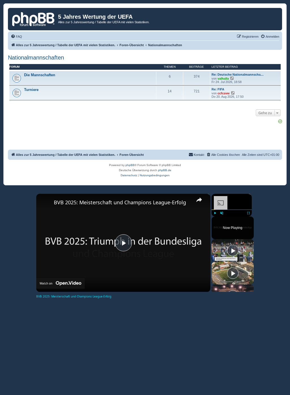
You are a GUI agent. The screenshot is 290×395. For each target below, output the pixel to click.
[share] (199, 200)
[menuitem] (16, 36)
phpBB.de (164, 170)
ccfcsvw (224, 93)
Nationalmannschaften (36, 57)
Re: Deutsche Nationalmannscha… (238, 74)
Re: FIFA (218, 89)
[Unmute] (221, 213)
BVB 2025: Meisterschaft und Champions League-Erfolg (120, 202)
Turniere (31, 90)
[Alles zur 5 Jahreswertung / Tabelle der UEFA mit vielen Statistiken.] (33, 18)
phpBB (130, 165)
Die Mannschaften (39, 75)
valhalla (223, 78)
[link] (45, 203)
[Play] (215, 213)
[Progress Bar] (232, 209)
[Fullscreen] (248, 213)
